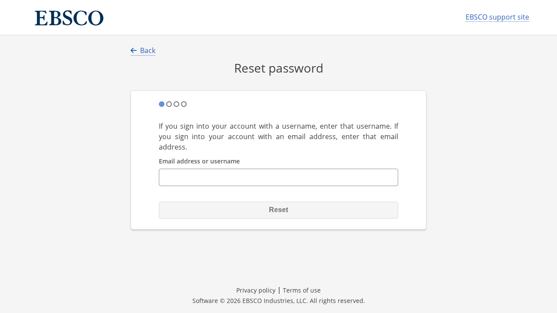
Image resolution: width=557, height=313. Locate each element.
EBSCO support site (497, 17)
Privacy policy (255, 290)
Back (147, 50)
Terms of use (302, 290)
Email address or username (199, 161)
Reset (278, 209)
